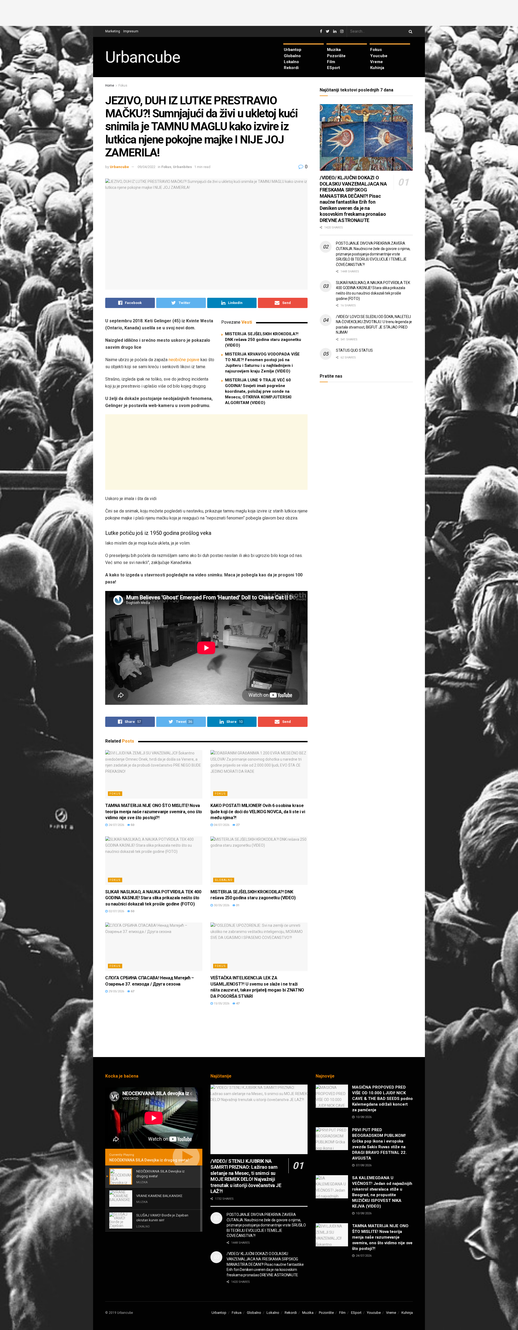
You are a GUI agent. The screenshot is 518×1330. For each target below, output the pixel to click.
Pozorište (336, 55)
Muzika (334, 49)
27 (237, 825)
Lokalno (291, 61)
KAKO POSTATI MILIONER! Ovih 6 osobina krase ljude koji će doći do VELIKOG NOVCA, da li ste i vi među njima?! (257, 811)
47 (237, 1003)
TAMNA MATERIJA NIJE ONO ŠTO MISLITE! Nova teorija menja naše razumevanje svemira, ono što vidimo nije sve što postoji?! (153, 811)
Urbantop (292, 49)
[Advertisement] (259, 12)
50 (132, 825)
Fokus (376, 49)
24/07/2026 (116, 825)
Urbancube (142, 57)
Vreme (376, 61)
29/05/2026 (116, 991)
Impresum (130, 31)
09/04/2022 (146, 167)
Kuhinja (377, 67)
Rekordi (291, 67)
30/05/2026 (221, 905)
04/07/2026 (221, 825)
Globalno (292, 55)
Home (109, 85)
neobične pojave (184, 359)
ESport (333, 67)
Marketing (112, 31)
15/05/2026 (221, 1003)
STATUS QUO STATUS (354, 350)
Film (331, 61)
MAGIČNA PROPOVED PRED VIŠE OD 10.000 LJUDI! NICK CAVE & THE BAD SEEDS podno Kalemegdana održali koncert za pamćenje (382, 1098)
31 (237, 905)
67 (132, 991)
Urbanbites (182, 167)
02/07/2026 (116, 911)
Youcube (378, 55)
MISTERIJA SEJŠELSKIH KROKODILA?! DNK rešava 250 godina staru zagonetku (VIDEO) (263, 339)
